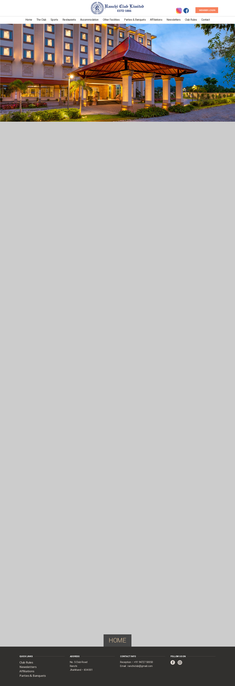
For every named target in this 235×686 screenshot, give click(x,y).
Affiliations (156, 19)
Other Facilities (111, 19)
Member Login (207, 10)
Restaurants (69, 19)
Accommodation (89, 19)
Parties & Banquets (135, 19)
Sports (54, 19)
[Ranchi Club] (117, 7)
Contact (205, 19)
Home (28, 19)
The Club (41, 19)
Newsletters (174, 19)
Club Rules (191, 19)
